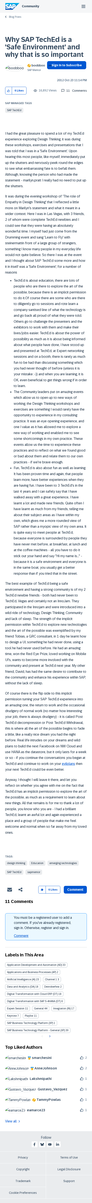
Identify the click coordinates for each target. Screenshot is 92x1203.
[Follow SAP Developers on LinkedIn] (57, 1144)
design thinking (16, 863)
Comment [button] (75, 889)
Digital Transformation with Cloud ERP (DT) (32, 993)
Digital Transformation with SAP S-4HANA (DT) (34, 1001)
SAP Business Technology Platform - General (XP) (36, 1030)
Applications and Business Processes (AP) (31, 972)
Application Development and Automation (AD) (34, 964)
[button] (8, 90)
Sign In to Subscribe (67, 65)
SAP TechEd (14, 110)
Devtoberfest (51, 986)
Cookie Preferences (23, 1192)
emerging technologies (63, 863)
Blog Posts (15, 16)
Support (69, 1181)
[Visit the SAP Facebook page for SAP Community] (34, 1144)
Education (37, 863)
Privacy (23, 1157)
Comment (21, 936)
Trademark (23, 1181)
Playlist (29, 1015)
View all (11, 1121)
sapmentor (33, 872)
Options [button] (49, 72)
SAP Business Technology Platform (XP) (30, 1023)
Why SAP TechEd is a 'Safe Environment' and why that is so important (44, 47)
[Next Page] (49, 1036)
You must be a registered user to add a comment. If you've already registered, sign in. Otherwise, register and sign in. (43, 923)
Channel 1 (51, 979)
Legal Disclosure (69, 1169)
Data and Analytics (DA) (21, 986)
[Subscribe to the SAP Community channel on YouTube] (50, 1144)
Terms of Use (69, 1157)
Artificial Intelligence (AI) (21, 979)
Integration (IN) (62, 1008)
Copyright (23, 1169)
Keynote (12, 1015)
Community (30, 6)
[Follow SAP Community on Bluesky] (42, 1144)
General (39, 1008)
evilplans (68, 764)
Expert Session (15, 1008)
